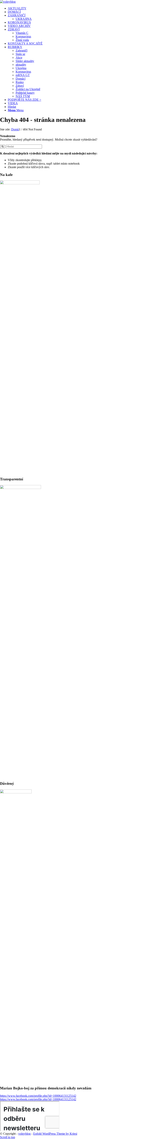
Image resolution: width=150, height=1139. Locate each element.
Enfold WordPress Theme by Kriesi (55, 1133)
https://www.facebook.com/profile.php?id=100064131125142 (38, 1095)
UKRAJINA (24, 19)
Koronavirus (23, 36)
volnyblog (24, 1133)
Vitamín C (22, 33)
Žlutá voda (22, 40)
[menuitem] (79, 8)
